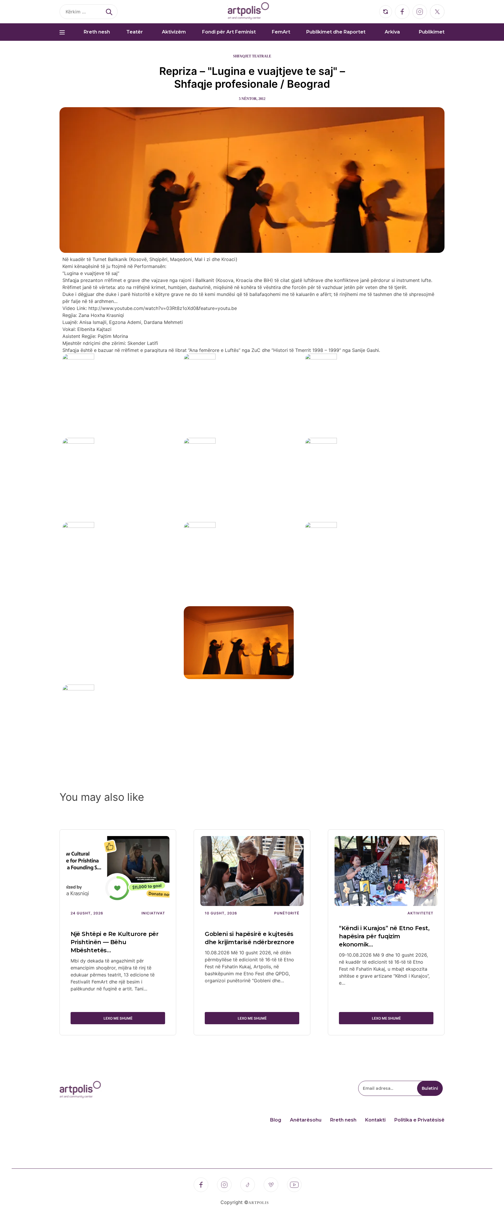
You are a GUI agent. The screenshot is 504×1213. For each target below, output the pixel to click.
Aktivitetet (420, 913)
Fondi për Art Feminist (229, 32)
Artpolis (259, 1203)
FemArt (281, 32)
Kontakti (375, 1120)
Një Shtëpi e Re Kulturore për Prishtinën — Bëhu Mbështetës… (114, 942)
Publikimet (431, 32)
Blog (275, 1120)
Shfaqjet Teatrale (252, 56)
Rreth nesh (97, 32)
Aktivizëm (174, 32)
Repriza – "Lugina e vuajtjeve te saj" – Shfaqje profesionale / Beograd (252, 77)
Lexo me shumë (118, 1018)
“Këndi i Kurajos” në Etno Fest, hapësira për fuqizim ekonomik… (384, 936)
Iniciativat (153, 913)
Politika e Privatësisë (419, 1120)
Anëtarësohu (305, 1120)
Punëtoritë (286, 913)
